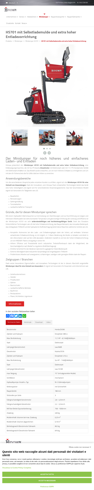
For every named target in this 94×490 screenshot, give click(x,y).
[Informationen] (15, 306)
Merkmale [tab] (27, 322)
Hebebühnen (32, 17)
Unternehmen (11, 17)
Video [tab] (48, 322)
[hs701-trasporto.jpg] (19, 137)
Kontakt (18, 23)
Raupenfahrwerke (73, 17)
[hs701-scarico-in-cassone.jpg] (74, 137)
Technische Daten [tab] (13, 322)
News (24, 23)
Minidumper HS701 (32, 41)
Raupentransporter (58, 17)
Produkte (9, 41)
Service (22, 17)
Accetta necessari (47, 481)
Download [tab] (39, 322)
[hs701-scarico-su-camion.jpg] (47, 137)
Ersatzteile (10, 23)
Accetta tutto (47, 474)
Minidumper (44, 17)
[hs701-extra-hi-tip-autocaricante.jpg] (47, 85)
